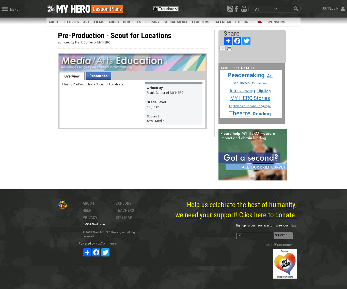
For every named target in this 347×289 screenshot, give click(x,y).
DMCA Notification (94, 224)
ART (86, 22)
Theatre (239, 113)
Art (270, 75)
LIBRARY (152, 22)
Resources (98, 76)
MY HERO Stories (250, 98)
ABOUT (54, 22)
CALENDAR (222, 22)
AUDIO (113, 22)
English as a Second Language (250, 106)
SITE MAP (124, 218)
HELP (87, 210)
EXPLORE (242, 22)
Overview (72, 76)
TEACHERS (200, 22)
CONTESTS (132, 22)
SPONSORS (275, 22)
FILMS (99, 22)
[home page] (73, 8)
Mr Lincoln (241, 83)
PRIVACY (90, 218)
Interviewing (242, 91)
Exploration (259, 83)
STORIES (71, 22)
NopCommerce (106, 243)
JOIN (258, 22)
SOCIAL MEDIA (175, 22)
